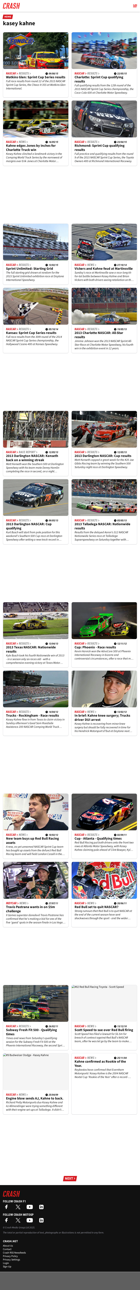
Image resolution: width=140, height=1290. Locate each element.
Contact (7, 1249)
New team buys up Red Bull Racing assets (32, 841)
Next (69, 1178)
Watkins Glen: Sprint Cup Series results (35, 77)
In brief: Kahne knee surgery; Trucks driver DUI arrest (102, 718)
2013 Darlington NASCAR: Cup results (103, 456)
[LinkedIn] (42, 1208)
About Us (8, 1246)
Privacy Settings (11, 1259)
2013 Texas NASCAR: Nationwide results (31, 649)
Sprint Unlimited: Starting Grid (29, 269)
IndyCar (11, 903)
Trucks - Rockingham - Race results (32, 716)
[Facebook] (7, 1208)
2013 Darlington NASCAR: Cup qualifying (29, 526)
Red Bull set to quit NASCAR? (96, 907)
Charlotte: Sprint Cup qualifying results (99, 79)
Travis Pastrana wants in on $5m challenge (30, 909)
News (22, 142)
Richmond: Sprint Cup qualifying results (100, 148)
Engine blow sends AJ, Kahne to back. (34, 1098)
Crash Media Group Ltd (17, 1227)
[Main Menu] (135, 6)
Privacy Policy (10, 1256)
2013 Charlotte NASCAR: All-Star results (99, 335)
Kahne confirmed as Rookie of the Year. (100, 1064)
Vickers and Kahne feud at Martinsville (104, 269)
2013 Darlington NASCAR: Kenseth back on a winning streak (32, 458)
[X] (19, 1208)
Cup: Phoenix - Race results (95, 647)
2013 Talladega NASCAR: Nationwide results (102, 526)
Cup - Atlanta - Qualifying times (98, 839)
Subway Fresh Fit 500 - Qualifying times (31, 1032)
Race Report (27, 452)
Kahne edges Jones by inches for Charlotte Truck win (31, 148)
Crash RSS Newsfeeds (14, 1252)
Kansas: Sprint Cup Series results (31, 333)
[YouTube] (30, 1208)
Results (24, 73)
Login (6, 1263)
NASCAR (11, 73)
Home (7, 17)
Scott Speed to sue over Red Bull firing (104, 1030)
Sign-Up (7, 1266)
